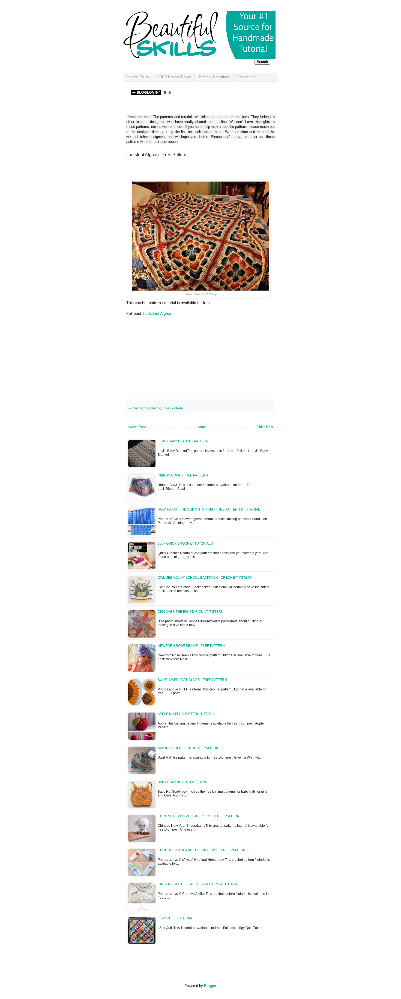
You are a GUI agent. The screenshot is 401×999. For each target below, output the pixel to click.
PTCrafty (211, 294)
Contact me (246, 77)
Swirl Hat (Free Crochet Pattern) (189, 748)
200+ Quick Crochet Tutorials (185, 543)
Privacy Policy (137, 77)
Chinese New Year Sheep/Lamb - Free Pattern (199, 816)
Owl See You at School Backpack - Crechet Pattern (205, 578)
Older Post (264, 427)
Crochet (137, 408)
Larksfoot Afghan (157, 313)
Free (166, 408)
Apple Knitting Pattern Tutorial (187, 714)
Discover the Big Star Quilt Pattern (190, 612)
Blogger (210, 986)
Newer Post (137, 427)
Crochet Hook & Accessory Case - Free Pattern (202, 850)
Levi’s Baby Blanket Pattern (183, 441)
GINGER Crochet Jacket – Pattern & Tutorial (198, 884)
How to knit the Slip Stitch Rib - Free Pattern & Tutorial (209, 509)
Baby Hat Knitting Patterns (182, 782)
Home (201, 427)
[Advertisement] (190, 170)
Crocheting (153, 408)
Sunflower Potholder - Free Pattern (192, 680)
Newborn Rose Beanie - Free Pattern (191, 646)
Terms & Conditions (214, 77)
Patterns (177, 408)
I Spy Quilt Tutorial (175, 918)
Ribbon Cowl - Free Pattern (183, 475)
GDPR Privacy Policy (174, 77)
